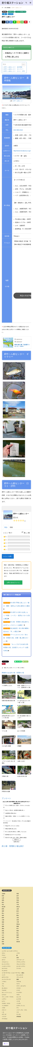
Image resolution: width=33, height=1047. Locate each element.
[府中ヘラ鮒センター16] (13, 390)
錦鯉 (17, 979)
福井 (3, 915)
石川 (17, 913)
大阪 (17, 917)
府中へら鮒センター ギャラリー (13, 69)
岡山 (17, 933)
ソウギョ (4, 981)
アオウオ (18, 981)
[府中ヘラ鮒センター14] (13, 371)
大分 (17, 939)
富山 (3, 913)
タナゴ (3, 959)
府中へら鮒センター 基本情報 (13, 67)
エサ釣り (22, 667)
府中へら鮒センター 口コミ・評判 (14, 71)
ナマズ (18, 990)
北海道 (3, 893)
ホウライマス (5, 977)
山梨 (17, 909)
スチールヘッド (20, 959)
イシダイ (18, 1003)
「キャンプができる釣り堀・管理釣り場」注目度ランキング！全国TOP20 (16, 647)
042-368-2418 (18, 130)
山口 (3, 935)
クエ (17, 1012)
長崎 (17, 937)
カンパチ (18, 997)
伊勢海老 (18, 1016)
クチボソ (18, 988)
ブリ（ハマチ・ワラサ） (8, 997)
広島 (3, 933)
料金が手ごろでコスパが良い (12, 825)
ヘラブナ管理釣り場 (21, 11)
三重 (17, 922)
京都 (3, 919)
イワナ (18, 953)
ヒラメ (3, 1001)
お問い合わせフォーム (13, 582)
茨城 (17, 900)
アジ (17, 1007)
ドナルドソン (5, 962)
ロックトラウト (6, 964)
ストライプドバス (6, 979)
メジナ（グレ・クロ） (21, 1010)
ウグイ (18, 983)
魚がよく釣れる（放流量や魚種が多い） (15, 810)
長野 (3, 911)
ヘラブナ (10, 14)
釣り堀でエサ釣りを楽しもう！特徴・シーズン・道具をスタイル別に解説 (16, 615)
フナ (3, 983)
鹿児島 (18, 941)
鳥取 (3, 930)
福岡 (17, 935)
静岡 (3, 909)
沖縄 (3, 943)
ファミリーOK (15, 667)
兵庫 (17, 919)
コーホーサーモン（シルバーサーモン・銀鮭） (13, 972)
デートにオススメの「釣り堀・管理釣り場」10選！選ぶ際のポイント (15, 638)
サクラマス (4, 968)
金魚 (17, 957)
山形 (3, 898)
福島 (3, 900)
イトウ (3, 975)
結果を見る (16, 841)
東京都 (4, 11)
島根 (17, 930)
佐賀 (3, 937)
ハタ (3, 1012)
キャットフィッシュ (7, 992)
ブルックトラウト (20, 964)
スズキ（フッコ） (20, 1005)
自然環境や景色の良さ (10, 813)
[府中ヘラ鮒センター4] (13, 449)
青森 (17, 893)
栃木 (3, 902)
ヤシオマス (4, 970)
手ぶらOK (9, 667)
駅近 (5, 667)
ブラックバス (19, 977)
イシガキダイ (5, 1005)
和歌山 (18, 924)
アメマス (18, 968)
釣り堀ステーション (16, 1028)
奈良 (3, 924)
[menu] (30, 2)
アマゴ (3, 955)
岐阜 (3, 917)
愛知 (17, 915)
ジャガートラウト (6, 966)
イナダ (18, 1001)
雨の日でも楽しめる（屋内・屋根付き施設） (16, 837)
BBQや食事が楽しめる (10, 828)
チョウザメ (19, 992)
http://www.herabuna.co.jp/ (22, 151)
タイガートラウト (20, 966)
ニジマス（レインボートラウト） (10, 951)
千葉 (17, 904)
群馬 (17, 902)
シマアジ (4, 999)
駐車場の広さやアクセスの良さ (13, 834)
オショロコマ (19, 975)
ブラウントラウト (20, 962)
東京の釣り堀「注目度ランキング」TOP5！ (22, 345)
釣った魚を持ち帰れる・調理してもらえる (15, 831)
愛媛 (17, 926)
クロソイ (4, 1010)
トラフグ (4, 1016)
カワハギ (4, 1014)
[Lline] (14, 22)
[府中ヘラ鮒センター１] (13, 410)
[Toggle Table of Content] (22, 64)
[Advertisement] (16, 867)
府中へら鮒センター (18, 101)
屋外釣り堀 (11, 11)
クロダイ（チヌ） (6, 1003)
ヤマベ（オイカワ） (21, 986)
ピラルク (4, 994)
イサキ (3, 1007)
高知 (3, 928)
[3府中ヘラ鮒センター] (13, 468)
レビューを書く (7, 556)
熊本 (3, 941)
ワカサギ (4, 990)
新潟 (17, 911)
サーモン (18, 1014)
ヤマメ (3, 953)
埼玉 (3, 904)
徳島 (3, 926)
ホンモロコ (4, 988)
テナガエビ (4, 1018)
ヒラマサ (18, 999)
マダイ (18, 994)
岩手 (17, 895)
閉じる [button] (6, 1043)
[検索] (26, 2)
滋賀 (3, 922)
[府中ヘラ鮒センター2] (13, 429)
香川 (17, 928)
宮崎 (3, 939)
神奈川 (18, 906)
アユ (3, 986)
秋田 (3, 895)
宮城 (17, 898)
